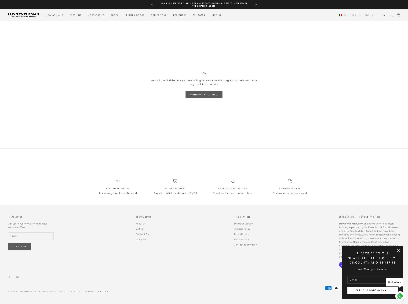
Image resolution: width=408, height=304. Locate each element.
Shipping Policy (242, 229)
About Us (141, 223)
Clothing (76, 15)
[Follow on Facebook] (9, 277)
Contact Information (245, 244)
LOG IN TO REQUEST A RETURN (92, 291)
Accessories (96, 15)
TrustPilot (141, 239)
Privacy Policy (241, 239)
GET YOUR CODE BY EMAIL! (372, 290)
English (370, 15)
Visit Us (217, 15)
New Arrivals (54, 15)
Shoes (115, 15)
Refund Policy (241, 234)
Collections (159, 15)
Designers (179, 15)
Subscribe (19, 246)
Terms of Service (243, 223)
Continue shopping (204, 94)
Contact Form (143, 234)
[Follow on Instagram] (17, 277)
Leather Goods (135, 15)
